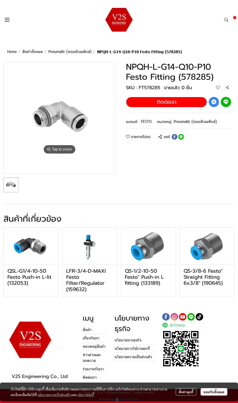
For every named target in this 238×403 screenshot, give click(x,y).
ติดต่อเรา (166, 102)
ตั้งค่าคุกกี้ (186, 392)
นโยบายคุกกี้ (85, 395)
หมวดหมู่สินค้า (94, 346)
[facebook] (166, 317)
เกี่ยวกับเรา (91, 338)
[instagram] (174, 317)
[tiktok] (199, 317)
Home (12, 51)
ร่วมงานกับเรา (93, 369)
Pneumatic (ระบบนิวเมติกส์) (70, 51)
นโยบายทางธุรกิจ (128, 340)
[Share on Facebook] (174, 137)
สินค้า (87, 330)
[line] (191, 317)
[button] (226, 19)
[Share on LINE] (181, 137)
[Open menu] (7, 19)
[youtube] (182, 317)
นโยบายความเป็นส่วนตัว (54, 395)
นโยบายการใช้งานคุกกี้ (132, 348)
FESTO (146, 121)
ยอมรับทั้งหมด (214, 392)
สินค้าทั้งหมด (32, 51)
